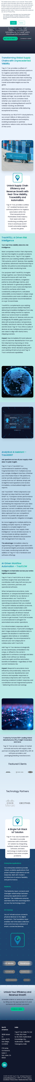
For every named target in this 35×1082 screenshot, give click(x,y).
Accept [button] (13, 23)
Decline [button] (21, 23)
